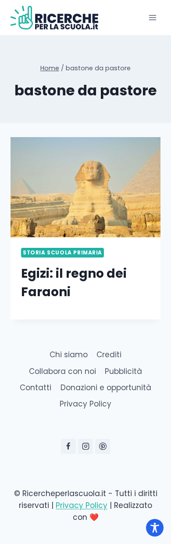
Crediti (108, 354)
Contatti (35, 387)
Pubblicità (123, 371)
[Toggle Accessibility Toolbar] (154, 527)
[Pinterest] (102, 446)
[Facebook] (68, 446)
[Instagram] (85, 446)
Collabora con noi (62, 371)
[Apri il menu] (152, 17)
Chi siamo (69, 354)
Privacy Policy (85, 404)
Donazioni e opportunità (106, 387)
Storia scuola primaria (62, 252)
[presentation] (85, 187)
